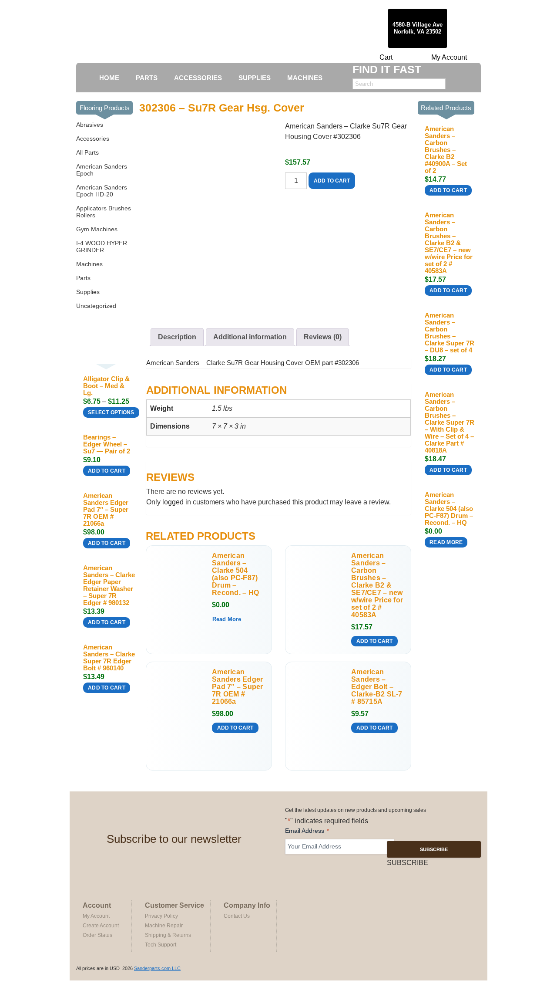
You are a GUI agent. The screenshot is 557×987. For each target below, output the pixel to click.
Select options (111, 412)
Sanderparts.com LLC (157, 968)
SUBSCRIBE (434, 849)
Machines (89, 263)
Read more (226, 619)
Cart (386, 57)
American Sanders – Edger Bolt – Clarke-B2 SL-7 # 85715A (377, 686)
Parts (83, 277)
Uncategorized (96, 305)
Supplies (88, 291)
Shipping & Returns (168, 935)
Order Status (97, 935)
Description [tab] (177, 337)
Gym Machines (96, 229)
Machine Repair (164, 925)
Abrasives (89, 124)
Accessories (92, 138)
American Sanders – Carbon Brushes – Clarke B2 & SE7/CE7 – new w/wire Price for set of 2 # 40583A (377, 585)
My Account (449, 57)
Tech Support (160, 944)
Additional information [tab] (250, 337)
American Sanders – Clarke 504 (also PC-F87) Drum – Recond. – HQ (235, 574)
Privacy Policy (161, 916)
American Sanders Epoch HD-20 (101, 191)
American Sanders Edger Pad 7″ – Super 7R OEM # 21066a (237, 686)
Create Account (101, 925)
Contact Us (237, 916)
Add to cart (106, 471)
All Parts (87, 152)
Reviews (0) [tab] (323, 337)
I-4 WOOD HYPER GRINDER (101, 247)
